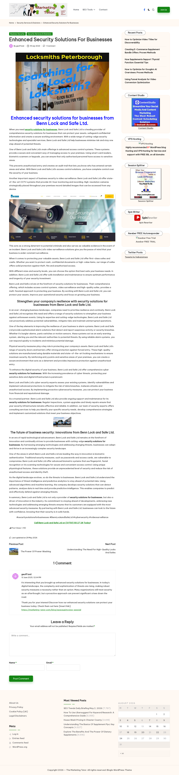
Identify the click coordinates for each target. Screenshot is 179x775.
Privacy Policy (16, 707)
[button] (163, 10)
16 (164, 726)
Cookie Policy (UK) (18, 711)
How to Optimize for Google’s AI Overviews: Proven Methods (141, 71)
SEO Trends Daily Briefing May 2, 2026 (83, 708)
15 (157, 726)
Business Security (17, 34)
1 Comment (50, 46)
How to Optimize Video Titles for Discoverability (141, 41)
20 (142, 732)
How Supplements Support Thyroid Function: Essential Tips (142, 61)
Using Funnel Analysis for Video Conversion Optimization (140, 81)
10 (121, 726)
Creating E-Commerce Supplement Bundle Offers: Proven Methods (142, 51)
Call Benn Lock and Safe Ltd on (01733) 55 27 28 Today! (62, 522)
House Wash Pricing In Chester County (83, 720)
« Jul (122, 753)
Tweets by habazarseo (136, 257)
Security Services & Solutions (39, 34)
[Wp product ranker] (145, 183)
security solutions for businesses (41, 129)
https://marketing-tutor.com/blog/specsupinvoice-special (51, 609)
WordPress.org (19, 747)
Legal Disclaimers (18, 715)
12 (135, 726)
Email (49, 662)
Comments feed (20, 742)
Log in (15, 734)
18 (128, 732)
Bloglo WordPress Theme (119, 770)
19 (135, 732)
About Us (13, 703)
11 (128, 726)
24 (121, 738)
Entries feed (18, 738)
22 (157, 732)
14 (150, 726)
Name (13, 662)
